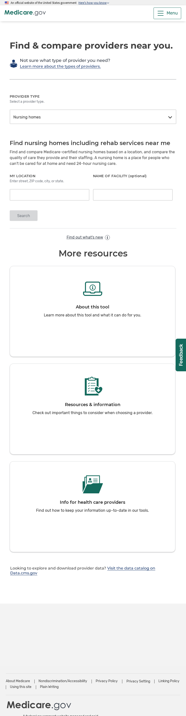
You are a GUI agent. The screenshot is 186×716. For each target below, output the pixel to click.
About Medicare (18, 681)
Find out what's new (85, 237)
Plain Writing (49, 687)
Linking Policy (168, 681)
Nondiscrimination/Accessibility (63, 681)
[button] (92, 311)
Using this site (20, 687)
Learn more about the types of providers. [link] (60, 66)
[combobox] (92, 117)
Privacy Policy (107, 681)
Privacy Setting (138, 681)
